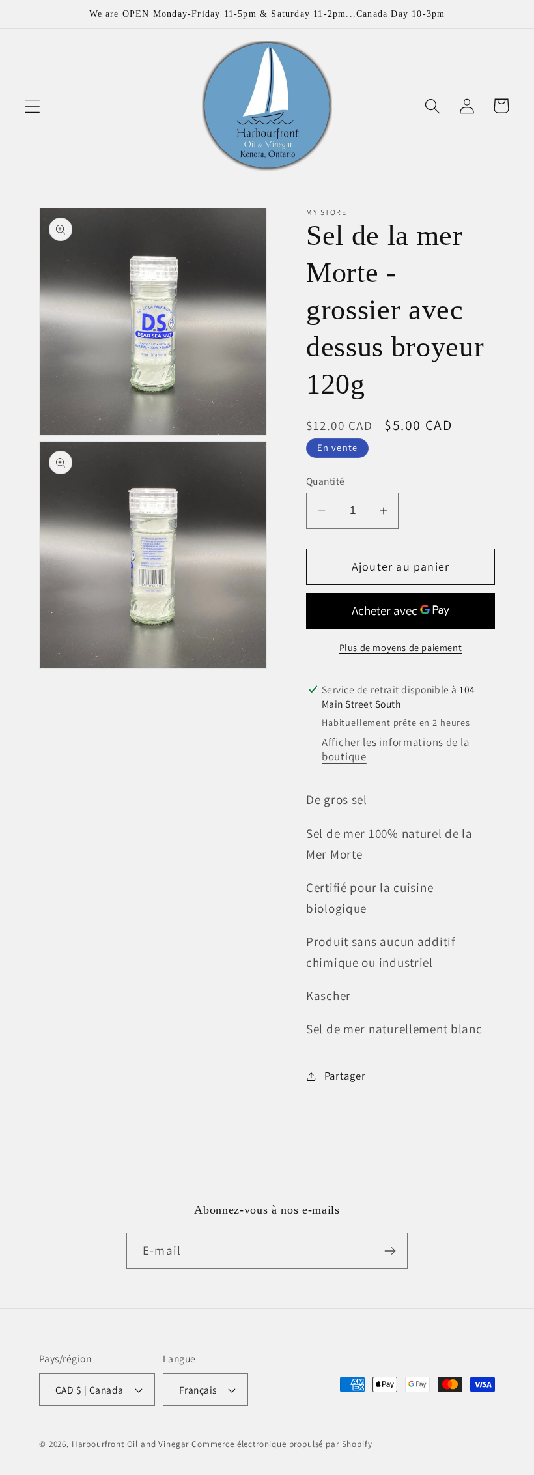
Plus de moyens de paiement (400, 647)
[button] (33, 106)
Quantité (325, 480)
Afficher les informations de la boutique (395, 749)
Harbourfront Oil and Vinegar (131, 1444)
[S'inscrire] (389, 1251)
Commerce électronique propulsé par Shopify (281, 1444)
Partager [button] (344, 1075)
